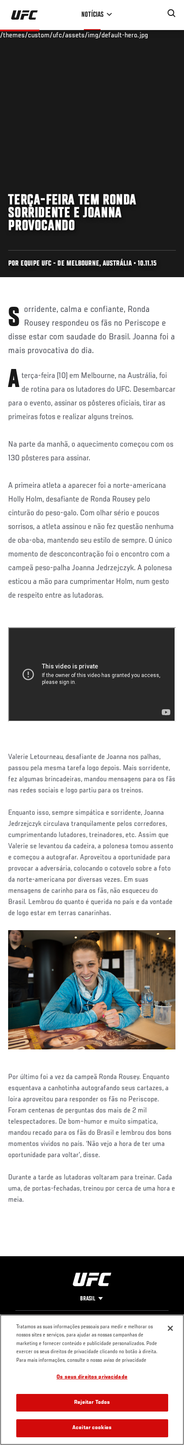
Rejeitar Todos (92, 1403)
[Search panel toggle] (171, 13)
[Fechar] (170, 1328)
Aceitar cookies (92, 1428)
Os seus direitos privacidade (92, 1377)
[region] (92, 1380)
